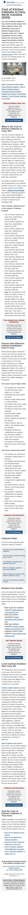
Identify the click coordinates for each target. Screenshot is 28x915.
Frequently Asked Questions (11, 91)
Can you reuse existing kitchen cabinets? (13, 550)
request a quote (7, 54)
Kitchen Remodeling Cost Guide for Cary (14, 619)
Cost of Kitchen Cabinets (10, 87)
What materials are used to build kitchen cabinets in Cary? (13, 574)
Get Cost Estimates (14, 532)
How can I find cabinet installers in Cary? (13, 580)
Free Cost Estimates (14, 120)
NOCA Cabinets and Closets (12, 743)
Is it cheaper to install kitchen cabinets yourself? (13, 562)
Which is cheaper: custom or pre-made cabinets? (12, 568)
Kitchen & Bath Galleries (11, 688)
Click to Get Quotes (14, 337)
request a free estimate (15, 190)
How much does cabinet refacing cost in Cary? (14, 556)
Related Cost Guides (9, 94)
